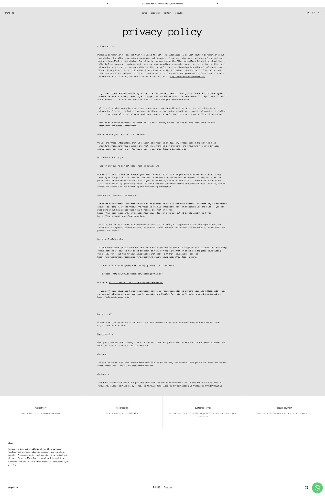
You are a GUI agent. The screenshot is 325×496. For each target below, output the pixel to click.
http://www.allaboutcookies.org (187, 76)
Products (155, 13)
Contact (167, 13)
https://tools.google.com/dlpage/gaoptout (121, 216)
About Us (179, 13)
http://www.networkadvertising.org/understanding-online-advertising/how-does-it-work (147, 257)
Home (144, 13)
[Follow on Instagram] (306, 487)
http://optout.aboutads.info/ (114, 297)
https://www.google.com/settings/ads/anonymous (136, 282)
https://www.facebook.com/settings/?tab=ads (138, 274)
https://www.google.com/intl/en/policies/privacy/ (126, 213)
